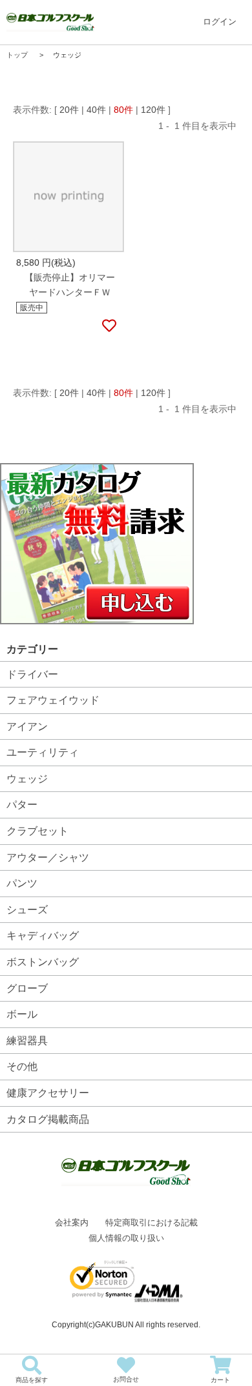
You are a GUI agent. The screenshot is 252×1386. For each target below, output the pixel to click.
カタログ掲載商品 (47, 1119)
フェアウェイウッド (53, 700)
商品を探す (32, 1379)
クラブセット (37, 831)
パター (21, 804)
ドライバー (32, 674)
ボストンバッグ (42, 961)
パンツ (21, 883)
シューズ (27, 909)
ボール (21, 1014)
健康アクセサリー (47, 1092)
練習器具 (27, 1040)
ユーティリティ (42, 752)
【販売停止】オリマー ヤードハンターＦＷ (74, 284)
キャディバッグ (42, 935)
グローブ (27, 988)
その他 (21, 1066)
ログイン (219, 21)
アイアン (27, 726)
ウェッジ (27, 778)
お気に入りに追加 (108, 326)
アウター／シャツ (47, 857)
